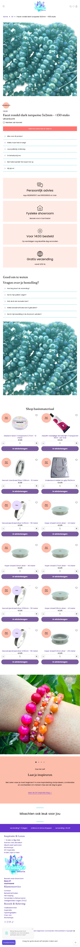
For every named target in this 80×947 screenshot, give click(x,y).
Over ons (7, 915)
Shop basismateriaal (40, 409)
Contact (7, 891)
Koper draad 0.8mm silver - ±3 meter (60, 608)
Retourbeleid (59, 931)
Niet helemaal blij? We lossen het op (20, 162)
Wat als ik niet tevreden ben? (17, 301)
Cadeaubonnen (10, 908)
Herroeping (8, 896)
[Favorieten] (73, 6)
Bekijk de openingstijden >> (40, 793)
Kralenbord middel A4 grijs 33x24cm (60, 480)
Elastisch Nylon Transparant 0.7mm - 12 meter (20, 437)
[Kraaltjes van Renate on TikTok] (13, 923)
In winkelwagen (20, 448)
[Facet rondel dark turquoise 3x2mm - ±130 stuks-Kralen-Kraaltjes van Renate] (40, 59)
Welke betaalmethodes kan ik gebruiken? (22, 308)
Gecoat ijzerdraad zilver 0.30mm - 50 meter (20, 651)
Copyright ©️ (70, 931)
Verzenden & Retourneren (15, 898)
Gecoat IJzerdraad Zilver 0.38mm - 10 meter (20, 480)
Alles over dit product (15, 136)
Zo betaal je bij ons (14, 155)
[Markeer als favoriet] (36, 415)
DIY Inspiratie (9, 850)
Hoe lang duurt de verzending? (18, 288)
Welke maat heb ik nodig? (16, 143)
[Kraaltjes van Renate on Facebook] (5, 923)
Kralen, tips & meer (12, 853)
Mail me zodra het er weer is (40, 129)
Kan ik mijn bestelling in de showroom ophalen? (24, 314)
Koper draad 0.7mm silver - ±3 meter (60, 565)
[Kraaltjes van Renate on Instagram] (8, 923)
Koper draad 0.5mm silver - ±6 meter (20, 565)
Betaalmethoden (11, 893)
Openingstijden (10, 913)
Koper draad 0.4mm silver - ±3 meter (60, 523)
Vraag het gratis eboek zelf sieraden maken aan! (40, 941)
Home (5, 17)
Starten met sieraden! (13, 843)
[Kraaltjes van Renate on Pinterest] (10, 923)
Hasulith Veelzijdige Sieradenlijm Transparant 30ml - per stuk (60, 437)
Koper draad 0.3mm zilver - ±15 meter (60, 651)
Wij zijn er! (10, 168)
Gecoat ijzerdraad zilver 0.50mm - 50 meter (20, 608)
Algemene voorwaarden (45, 931)
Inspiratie (8, 910)
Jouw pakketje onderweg (16, 149)
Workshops (8, 848)
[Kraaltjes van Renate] (40, 6)
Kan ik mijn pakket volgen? (16, 295)
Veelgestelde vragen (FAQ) (15, 901)
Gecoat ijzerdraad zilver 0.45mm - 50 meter (20, 523)
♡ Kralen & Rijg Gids (12, 840)
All (12, 17)
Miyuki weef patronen (13, 845)
